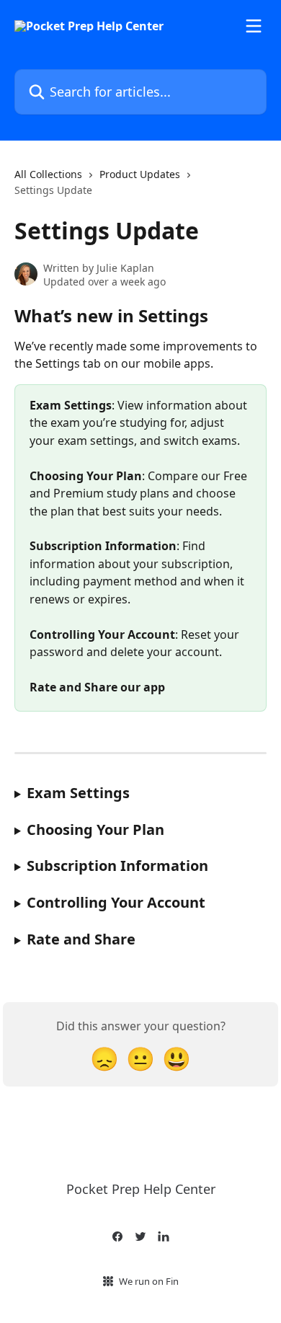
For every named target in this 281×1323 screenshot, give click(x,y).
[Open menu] (254, 26)
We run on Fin (149, 1281)
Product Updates (139, 174)
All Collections (48, 174)
